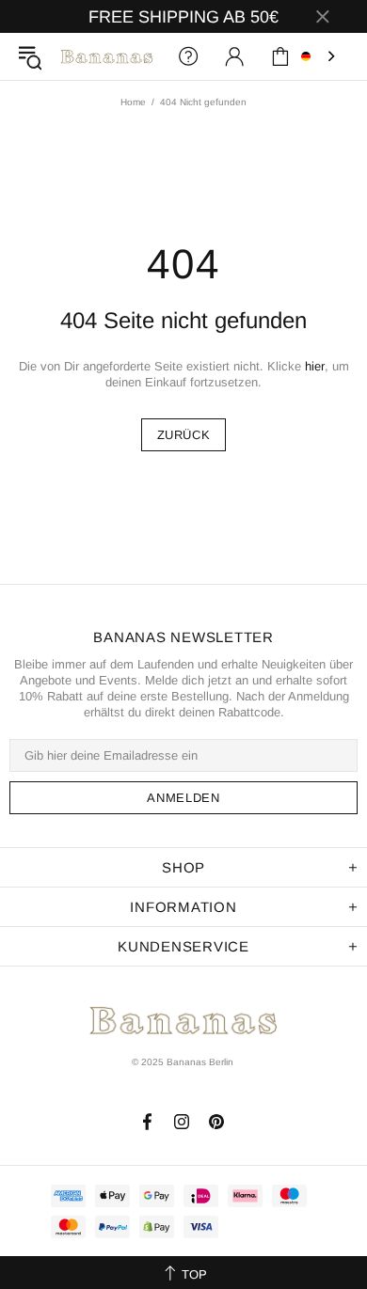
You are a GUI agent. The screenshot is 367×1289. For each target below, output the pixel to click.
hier (315, 366)
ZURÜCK (184, 435)
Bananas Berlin (106, 56)
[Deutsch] (320, 56)
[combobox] (320, 56)
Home (133, 102)
